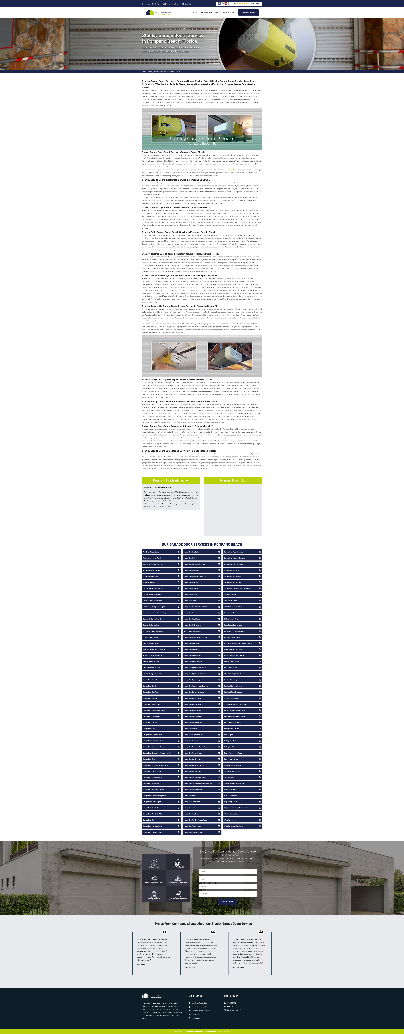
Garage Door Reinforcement (193, 716)
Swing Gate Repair (230, 796)
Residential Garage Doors (232, 722)
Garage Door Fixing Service (152, 771)
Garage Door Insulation (191, 582)
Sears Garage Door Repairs (233, 765)
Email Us (188, 4)
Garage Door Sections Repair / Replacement (198, 747)
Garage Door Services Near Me (194, 765)
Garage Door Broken (150, 698)
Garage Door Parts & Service (193, 704)
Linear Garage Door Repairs (233, 649)
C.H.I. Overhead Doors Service (153, 588)
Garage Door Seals (149, 728)
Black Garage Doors (149, 582)
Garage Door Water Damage (233, 552)
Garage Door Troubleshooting (193, 832)
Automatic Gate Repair (150, 576)
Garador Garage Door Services (153, 674)
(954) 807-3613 (248, 12)
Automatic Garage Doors (151, 570)
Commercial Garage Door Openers (154, 619)
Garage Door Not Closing (192, 643)
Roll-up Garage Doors (231, 728)
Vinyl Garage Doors (230, 802)
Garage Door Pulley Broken (192, 710)
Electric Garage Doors (150, 643)
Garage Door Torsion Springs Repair (195, 820)
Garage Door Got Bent (150, 808)
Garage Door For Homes (151, 783)
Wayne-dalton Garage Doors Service (236, 808)
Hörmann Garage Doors (232, 637)
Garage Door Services (210, 12)
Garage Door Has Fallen (191, 552)
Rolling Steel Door (230, 747)
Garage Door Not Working (192, 655)
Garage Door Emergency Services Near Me (157, 753)
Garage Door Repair (190, 728)
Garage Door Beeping (150, 686)
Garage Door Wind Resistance (234, 564)
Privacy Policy (197, 1018)
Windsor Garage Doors (231, 814)
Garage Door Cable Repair (151, 704)
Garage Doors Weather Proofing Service (237, 588)
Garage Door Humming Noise (152, 826)
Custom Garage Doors (150, 637)
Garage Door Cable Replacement (154, 710)
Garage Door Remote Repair (193, 722)
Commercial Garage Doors (151, 625)
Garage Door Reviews (191, 741)
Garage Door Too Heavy (191, 814)
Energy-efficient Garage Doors (153, 655)
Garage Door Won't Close (232, 570)
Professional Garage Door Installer (235, 704)
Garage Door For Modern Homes (153, 789)
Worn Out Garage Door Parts (233, 826)
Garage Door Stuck (190, 796)
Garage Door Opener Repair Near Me (196, 686)
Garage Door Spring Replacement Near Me (198, 783)
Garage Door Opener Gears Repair (195, 668)
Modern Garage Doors (231, 661)
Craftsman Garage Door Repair (153, 631)
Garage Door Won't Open (232, 582)
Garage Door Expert (149, 759)
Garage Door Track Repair (192, 826)
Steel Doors (232, 170)
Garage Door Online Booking (193, 661)
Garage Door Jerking (190, 601)
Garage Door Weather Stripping (234, 558)
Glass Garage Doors (230, 613)
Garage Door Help (189, 558)
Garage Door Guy (148, 820)
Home (195, 12)
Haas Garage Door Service (233, 625)
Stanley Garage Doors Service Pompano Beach (164, 72)
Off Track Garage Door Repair (234, 674)
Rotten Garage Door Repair (233, 753)
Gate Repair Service (231, 601)
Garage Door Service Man (192, 759)
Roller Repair (228, 735)
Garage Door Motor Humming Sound (195, 637)
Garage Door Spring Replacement (195, 777)
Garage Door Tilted (190, 808)
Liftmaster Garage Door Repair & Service (238, 643)
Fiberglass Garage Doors (151, 661)
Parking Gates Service (231, 698)
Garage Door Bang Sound (151, 680)
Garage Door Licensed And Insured (195, 607)
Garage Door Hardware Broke (153, 832)
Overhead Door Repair (231, 680)
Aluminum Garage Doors (151, 552)
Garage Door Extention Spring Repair (155, 765)
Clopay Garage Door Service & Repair (155, 613)
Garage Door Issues (190, 594)
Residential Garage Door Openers (235, 716)
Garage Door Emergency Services (154, 747)
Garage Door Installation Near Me (195, 576)
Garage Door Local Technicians (194, 613)
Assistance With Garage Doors (153, 564)
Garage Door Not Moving (192, 649)
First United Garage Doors (151, 668)
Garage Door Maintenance (192, 625)
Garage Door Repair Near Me (193, 735)
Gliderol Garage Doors (231, 619)
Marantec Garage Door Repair (234, 655)
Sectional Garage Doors (232, 771)
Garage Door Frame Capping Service (155, 796)
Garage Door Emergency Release (154, 741)
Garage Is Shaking (230, 594)
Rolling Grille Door (230, 741)
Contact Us (228, 12)
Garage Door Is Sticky (191, 588)
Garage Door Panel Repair (192, 698)
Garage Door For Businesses (152, 777)
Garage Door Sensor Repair (193, 753)
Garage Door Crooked (150, 722)
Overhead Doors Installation (233, 692)
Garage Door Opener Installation (194, 674)
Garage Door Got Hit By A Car (153, 814)
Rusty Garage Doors (231, 759)
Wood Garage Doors (230, 820)
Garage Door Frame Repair (152, 802)
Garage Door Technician (192, 802)
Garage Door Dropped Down (152, 735)
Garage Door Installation (192, 570)
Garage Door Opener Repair (193, 680)
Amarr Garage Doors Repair (152, 558)
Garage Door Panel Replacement (194, 692)
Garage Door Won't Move (232, 576)
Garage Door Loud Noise (192, 619)
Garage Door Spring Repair (192, 771)
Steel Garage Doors (230, 789)
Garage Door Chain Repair (151, 716)
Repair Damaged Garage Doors (234, 710)
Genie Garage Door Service (233, 607)
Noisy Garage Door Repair (192, 631)
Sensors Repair (229, 777)
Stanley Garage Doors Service (234, 783)
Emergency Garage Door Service (154, 649)
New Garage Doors (230, 668)
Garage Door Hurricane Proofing (194, 564)
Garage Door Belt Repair (151, 692)
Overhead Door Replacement (234, 686)
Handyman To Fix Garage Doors (234, 631)
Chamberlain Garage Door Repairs (154, 607)
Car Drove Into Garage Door (152, 594)
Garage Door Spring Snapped (193, 789)
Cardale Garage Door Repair (152, 601)
